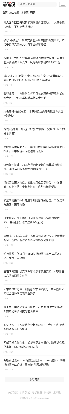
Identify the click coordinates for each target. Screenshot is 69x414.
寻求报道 (37, 392)
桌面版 (57, 392)
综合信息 (14, 12)
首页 (5, 12)
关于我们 (13, 392)
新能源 (24, 12)
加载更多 (34, 379)
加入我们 (25, 392)
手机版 (47, 392)
